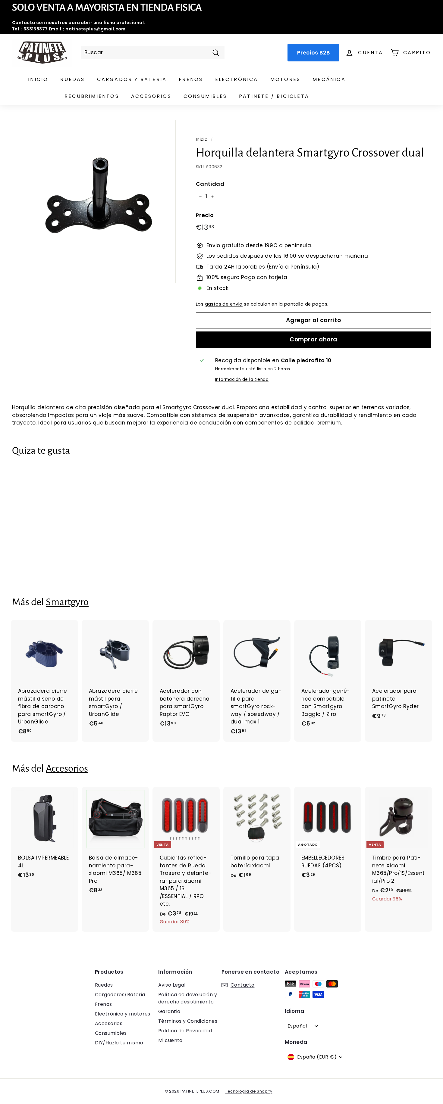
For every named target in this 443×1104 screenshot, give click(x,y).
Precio (205, 215)
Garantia (169, 1011)
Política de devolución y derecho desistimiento (187, 998)
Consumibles (205, 96)
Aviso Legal (172, 984)
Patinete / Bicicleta (274, 96)
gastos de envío (224, 304)
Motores (285, 79)
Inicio (38, 79)
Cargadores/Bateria (120, 994)
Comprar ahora (313, 339)
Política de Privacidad (185, 1030)
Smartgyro (67, 602)
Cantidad (210, 184)
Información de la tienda (242, 379)
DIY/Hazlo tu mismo (119, 1042)
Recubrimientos (91, 96)
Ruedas (72, 79)
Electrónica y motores (122, 1013)
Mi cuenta (170, 1040)
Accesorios (151, 96)
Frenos (191, 79)
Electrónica (236, 79)
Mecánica (329, 79)
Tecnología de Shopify (248, 1091)
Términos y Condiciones (187, 1021)
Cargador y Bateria (132, 79)
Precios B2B (313, 52)
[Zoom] (93, 201)
